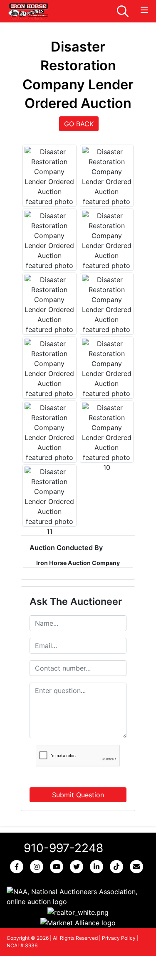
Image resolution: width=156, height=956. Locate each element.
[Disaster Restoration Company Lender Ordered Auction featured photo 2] (107, 181)
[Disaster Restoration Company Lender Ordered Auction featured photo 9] (49, 437)
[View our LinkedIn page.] (98, 866)
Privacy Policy (119, 938)
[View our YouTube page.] (58, 866)
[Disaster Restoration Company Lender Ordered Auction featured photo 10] (107, 437)
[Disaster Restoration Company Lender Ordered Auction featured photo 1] (49, 181)
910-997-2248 (63, 848)
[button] (78, 897)
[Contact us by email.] (138, 866)
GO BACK (79, 124)
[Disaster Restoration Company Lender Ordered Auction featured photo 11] (49, 501)
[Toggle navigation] (144, 10)
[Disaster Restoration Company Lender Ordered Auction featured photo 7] (49, 373)
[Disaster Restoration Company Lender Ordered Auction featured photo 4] (107, 245)
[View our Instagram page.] (38, 866)
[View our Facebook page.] (18, 866)
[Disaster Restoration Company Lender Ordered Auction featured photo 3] (49, 245)
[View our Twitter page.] (78, 866)
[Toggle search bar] (123, 11)
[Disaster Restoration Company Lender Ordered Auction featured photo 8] (107, 373)
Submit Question (78, 795)
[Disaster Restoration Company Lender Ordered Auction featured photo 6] (107, 309)
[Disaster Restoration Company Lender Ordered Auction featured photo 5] (49, 309)
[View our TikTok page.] (118, 866)
